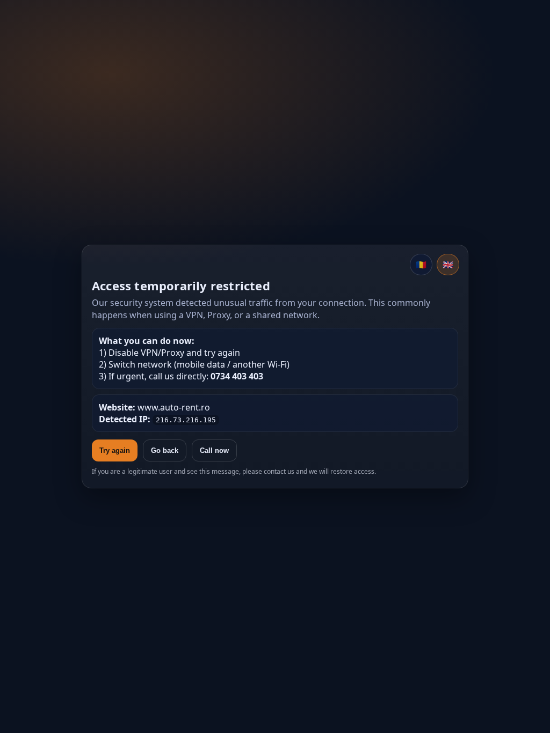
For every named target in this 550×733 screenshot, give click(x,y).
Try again (114, 450)
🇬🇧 (448, 264)
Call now (214, 450)
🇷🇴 (421, 264)
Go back (164, 450)
